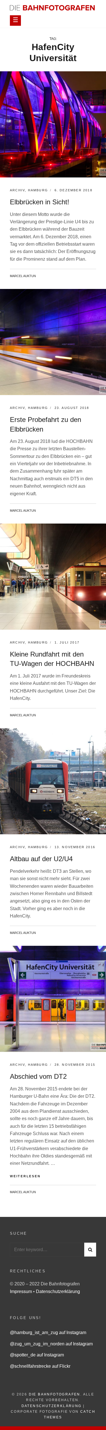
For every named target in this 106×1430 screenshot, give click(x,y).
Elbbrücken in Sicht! (39, 202)
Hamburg (38, 190)
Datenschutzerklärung (58, 1291)
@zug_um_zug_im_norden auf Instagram (51, 1343)
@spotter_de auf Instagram (37, 1354)
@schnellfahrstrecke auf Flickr (40, 1366)
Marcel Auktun (23, 276)
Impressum (21, 1291)
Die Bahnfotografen (54, 1394)
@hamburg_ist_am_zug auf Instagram (48, 1332)
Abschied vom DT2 (38, 1076)
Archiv (17, 190)
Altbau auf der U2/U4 (41, 859)
